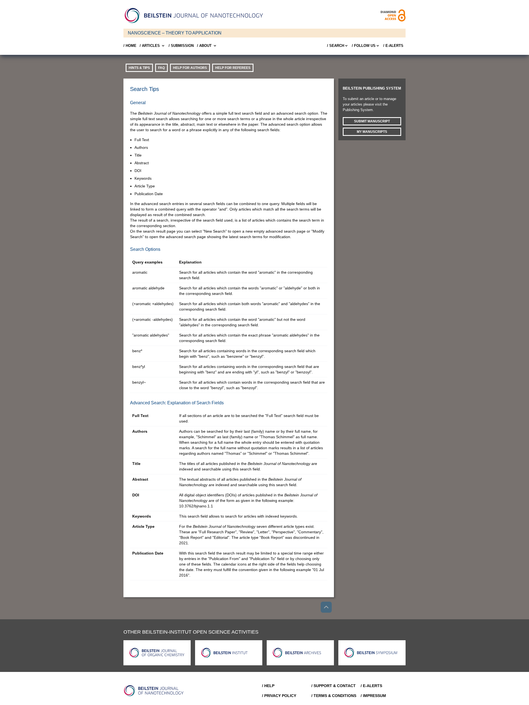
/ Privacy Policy (279, 695)
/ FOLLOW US (364, 46)
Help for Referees (232, 68)
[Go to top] (326, 607)
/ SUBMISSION (181, 46)
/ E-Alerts (393, 46)
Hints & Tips (139, 68)
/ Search (335, 46)
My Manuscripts (372, 132)
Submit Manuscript (372, 121)
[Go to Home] (155, 690)
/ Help (268, 686)
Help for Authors (190, 68)
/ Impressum (373, 695)
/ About (204, 46)
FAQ (161, 68)
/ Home (129, 46)
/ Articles (150, 46)
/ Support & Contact (333, 686)
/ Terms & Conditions (333, 695)
